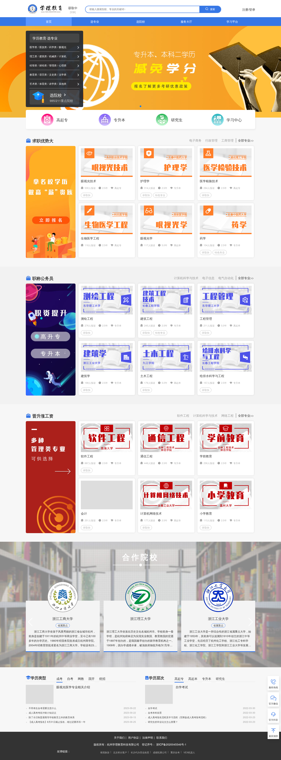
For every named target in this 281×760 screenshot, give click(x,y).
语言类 (43, 74)
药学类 (53, 47)
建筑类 (43, 56)
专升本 (206, 678)
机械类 (53, 56)
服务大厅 (186, 21)
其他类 (62, 83)
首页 (49, 21)
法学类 (62, 74)
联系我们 (161, 737)
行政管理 (211, 140)
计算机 (62, 56)
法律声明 (147, 737)
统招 (102, 678)
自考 (70, 678)
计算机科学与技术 (186, 278)
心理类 (62, 65)
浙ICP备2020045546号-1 (171, 744)
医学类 (33, 47)
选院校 (140, 21)
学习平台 (232, 21)
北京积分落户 (120, 752)
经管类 (33, 65)
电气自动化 (226, 278)
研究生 (220, 678)
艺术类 (33, 83)
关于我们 (119, 737)
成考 (59, 678)
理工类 (33, 56)
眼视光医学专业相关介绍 (73, 687)
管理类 (53, 65)
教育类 (33, 74)
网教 (81, 678)
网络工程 (227, 415)
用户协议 (133, 737)
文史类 (53, 74)
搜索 (212, 9)
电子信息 (208, 278)
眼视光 (62, 47)
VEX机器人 (189, 752)
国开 (92, 678)
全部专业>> (246, 140)
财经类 (43, 65)
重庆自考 (175, 752)
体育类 (43, 83)
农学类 (53, 83)
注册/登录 (248, 9)
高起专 (179, 678)
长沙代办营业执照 (140, 752)
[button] (30, 622)
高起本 (192, 678)
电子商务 (195, 140)
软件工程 (183, 415)
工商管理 (227, 140)
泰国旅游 (104, 752)
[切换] (72, 10)
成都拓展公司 (160, 752)
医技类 (43, 47)
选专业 (94, 21)
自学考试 (182, 687)
